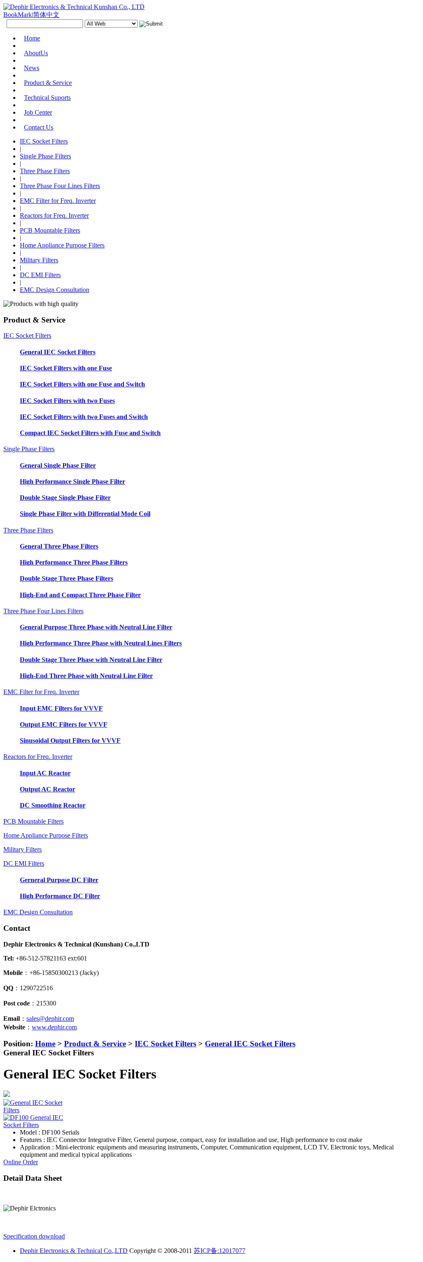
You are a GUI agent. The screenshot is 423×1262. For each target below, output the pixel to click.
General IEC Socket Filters (250, 1043)
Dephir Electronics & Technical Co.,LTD (74, 1250)
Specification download (34, 1236)
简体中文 (46, 14)
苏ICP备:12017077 (219, 1250)
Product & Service (95, 1043)
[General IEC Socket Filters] (36, 1110)
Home (45, 1043)
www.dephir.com (54, 1027)
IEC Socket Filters (165, 1043)
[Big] (38, 1093)
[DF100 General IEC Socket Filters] (36, 1124)
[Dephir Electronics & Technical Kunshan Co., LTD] (74, 6)
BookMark (17, 14)
